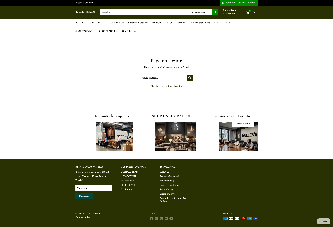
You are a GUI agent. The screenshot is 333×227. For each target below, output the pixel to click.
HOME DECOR (116, 22)
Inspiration (126, 189)
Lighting (181, 22)
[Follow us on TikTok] (171, 218)
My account (229, 13)
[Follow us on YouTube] (166, 218)
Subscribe (84, 196)
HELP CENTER (128, 185)
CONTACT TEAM (129, 172)
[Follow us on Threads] (156, 218)
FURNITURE (94, 22)
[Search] (215, 12)
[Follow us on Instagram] (161, 218)
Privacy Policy (167, 180)
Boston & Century (84, 3)
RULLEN (79, 22)
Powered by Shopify (84, 217)
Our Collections (129, 31)
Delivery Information (170, 176)
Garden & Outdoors (138, 22)
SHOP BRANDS (107, 31)
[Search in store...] (190, 78)
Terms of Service (168, 194)
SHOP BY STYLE (83, 31)
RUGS (169, 22)
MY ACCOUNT (128, 176)
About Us (164, 172)
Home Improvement (200, 22)
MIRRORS (157, 22)
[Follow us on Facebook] (151, 218)
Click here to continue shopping (166, 86)
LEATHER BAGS (222, 22)
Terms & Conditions (169, 185)
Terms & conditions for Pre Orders (173, 200)
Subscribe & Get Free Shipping (240, 3)
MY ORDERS (127, 180)
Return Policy (167, 189)
